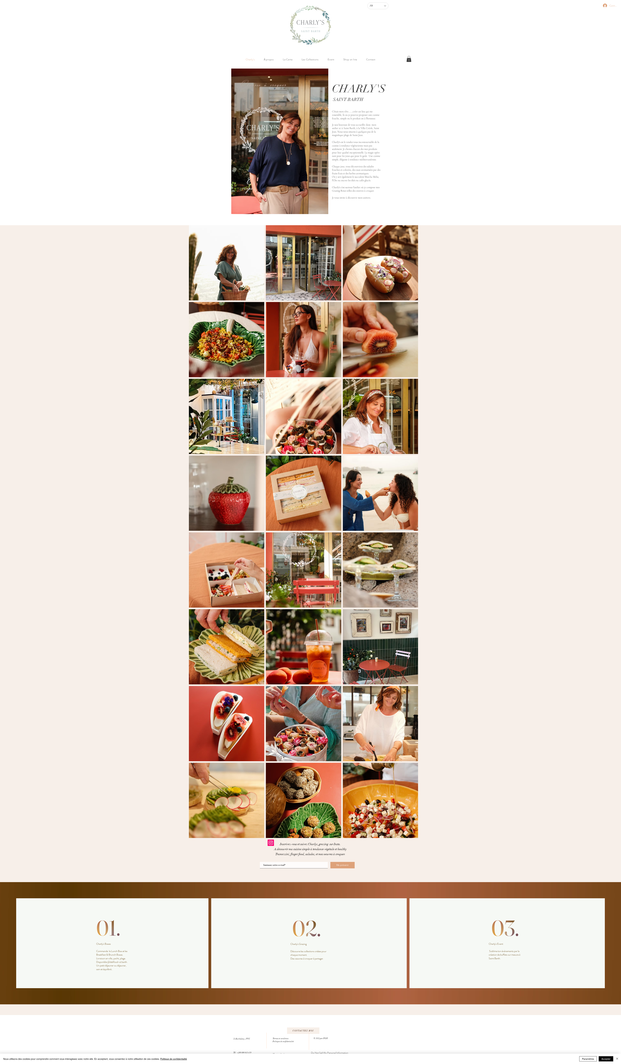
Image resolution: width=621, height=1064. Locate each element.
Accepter (605, 1058)
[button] (408, 59)
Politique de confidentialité (173, 1058)
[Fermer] (617, 1058)
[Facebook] (355, 468)
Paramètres (588, 1058)
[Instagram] (360, 468)
